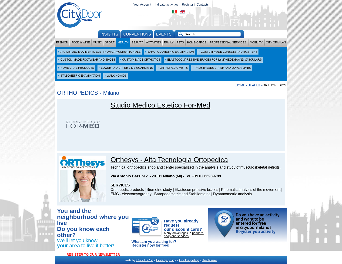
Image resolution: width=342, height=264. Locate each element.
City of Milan (276, 42)
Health (123, 42)
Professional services (228, 42)
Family (169, 42)
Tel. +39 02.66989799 (203, 176)
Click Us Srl (144, 260)
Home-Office (196, 42)
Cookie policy (189, 260)
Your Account (142, 4)
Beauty (137, 42)
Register (187, 4)
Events (163, 34)
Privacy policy (166, 260)
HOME (240, 85)
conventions (137, 34)
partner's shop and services (184, 234)
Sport (109, 42)
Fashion (62, 42)
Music (97, 42)
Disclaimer (209, 260)
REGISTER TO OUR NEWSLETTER (93, 254)
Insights (109, 34)
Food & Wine (80, 42)
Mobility (256, 42)
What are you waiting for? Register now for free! (153, 243)
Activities (153, 42)
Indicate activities (166, 4)
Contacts (203, 4)
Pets (180, 42)
